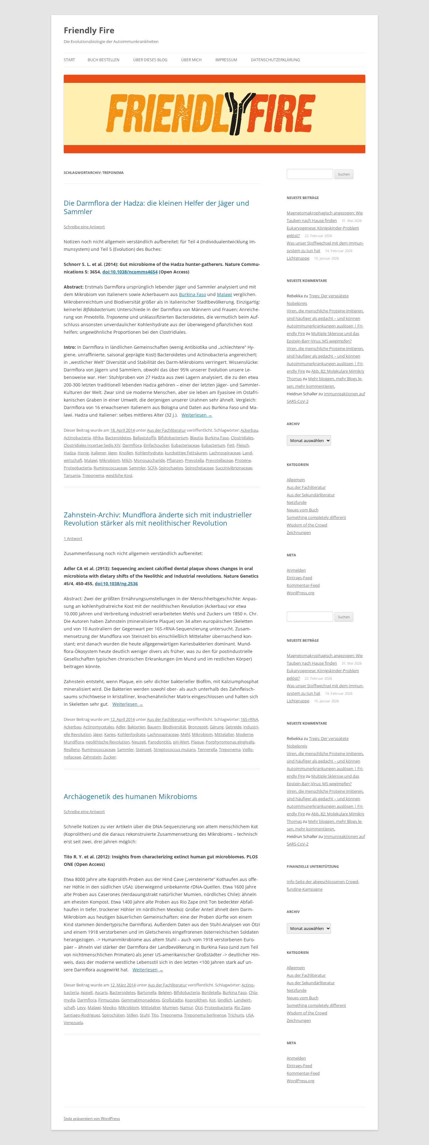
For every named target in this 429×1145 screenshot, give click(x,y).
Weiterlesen (197, 415)
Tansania (72, 475)
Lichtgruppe (298, 258)
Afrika (98, 437)
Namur (186, 1007)
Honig (83, 453)
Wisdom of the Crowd (307, 525)
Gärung (217, 727)
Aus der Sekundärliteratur (311, 495)
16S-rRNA (249, 719)
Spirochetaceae (199, 468)
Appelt (87, 992)
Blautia (196, 437)
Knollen (126, 453)
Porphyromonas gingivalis (230, 742)
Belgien (165, 992)
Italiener (98, 453)
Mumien (170, 1007)
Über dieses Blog (150, 59)
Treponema (93, 475)
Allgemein (296, 480)
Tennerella (207, 749)
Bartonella (146, 992)
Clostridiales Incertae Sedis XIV (92, 445)
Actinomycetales (98, 727)
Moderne (244, 734)
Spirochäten (113, 1015)
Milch (127, 460)
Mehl (185, 734)
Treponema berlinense (205, 1015)
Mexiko (110, 1007)
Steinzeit (144, 749)
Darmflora (132, 445)
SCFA (152, 468)
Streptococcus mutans (175, 749)
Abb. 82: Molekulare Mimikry (337, 371)
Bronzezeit (198, 727)
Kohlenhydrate (149, 453)
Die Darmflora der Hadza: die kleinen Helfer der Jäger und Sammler (156, 207)
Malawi (224, 294)
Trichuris (236, 1015)
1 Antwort (73, 538)
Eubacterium (213, 445)
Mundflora (74, 742)
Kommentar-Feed (303, 585)
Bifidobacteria (187, 992)
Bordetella (211, 992)
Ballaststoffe (144, 437)
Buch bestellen (103, 59)
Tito (155, 1015)
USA (249, 1015)
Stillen (132, 1015)
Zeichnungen (299, 532)
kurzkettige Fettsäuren (186, 453)
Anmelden (296, 570)
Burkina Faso (192, 294)
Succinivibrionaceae (233, 468)
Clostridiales (242, 437)
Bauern (154, 727)
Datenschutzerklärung (275, 59)
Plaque (197, 742)
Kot (212, 1000)
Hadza (70, 453)
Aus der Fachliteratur (166, 430)
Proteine (243, 460)
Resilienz (72, 749)
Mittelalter (224, 734)
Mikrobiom (109, 460)
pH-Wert (181, 742)
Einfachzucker (156, 445)
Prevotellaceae (219, 460)
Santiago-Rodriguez (82, 1015)
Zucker (109, 757)
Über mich (191, 59)
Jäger (112, 453)
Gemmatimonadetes (140, 1000)
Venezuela (73, 1022)
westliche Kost (119, 475)
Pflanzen (175, 460)
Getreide (233, 727)
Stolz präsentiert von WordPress (92, 1118)
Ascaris (101, 992)
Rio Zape (242, 1007)
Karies (110, 734)
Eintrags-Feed (299, 578)
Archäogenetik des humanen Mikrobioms (130, 796)
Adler (121, 727)
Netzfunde (297, 502)
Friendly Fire (89, 30)
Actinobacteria (77, 437)
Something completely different (316, 517)
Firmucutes (108, 1000)
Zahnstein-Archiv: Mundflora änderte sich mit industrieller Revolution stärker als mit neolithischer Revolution (158, 518)
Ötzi (199, 1007)
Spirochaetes (171, 468)
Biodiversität (174, 727)
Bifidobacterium (173, 437)
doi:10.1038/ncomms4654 (130, 272)
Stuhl (144, 1015)
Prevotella (194, 460)
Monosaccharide (149, 460)
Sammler (137, 468)
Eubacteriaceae (185, 445)
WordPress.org (300, 593)
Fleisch (242, 445)
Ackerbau (249, 430)
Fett (231, 445)
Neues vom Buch (302, 510)
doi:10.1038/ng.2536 (116, 583)
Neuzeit (139, 742)
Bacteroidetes (118, 437)
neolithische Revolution (108, 742)
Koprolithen (196, 1000)
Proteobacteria (78, 468)
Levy (81, 1007)
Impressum (226, 59)
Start (69, 59)
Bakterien (136, 727)
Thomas (294, 378)
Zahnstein (92, 757)
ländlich (225, 1000)
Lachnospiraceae (225, 453)
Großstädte (172, 1000)
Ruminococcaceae (110, 468)
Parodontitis (159, 742)
